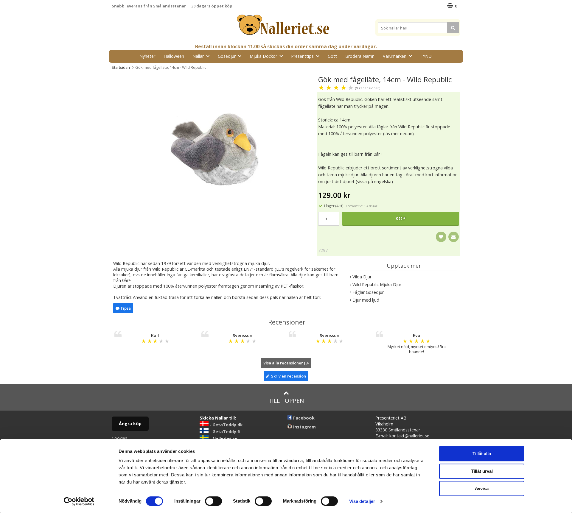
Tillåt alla (481, 453)
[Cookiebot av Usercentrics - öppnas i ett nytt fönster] (79, 501)
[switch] (213, 501)
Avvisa (482, 488)
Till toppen (286, 401)
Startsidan (121, 67)
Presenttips (302, 56)
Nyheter (147, 56)
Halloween (174, 56)
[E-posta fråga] (453, 237)
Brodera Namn (359, 56)
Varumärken (394, 56)
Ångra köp (130, 423)
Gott (332, 56)
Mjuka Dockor (263, 56)
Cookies (119, 438)
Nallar (198, 56)
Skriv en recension (287, 376)
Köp (400, 218)
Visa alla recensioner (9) (286, 363)
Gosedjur (227, 56)
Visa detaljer (362, 501)
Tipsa (125, 308)
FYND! (426, 56)
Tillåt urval (482, 471)
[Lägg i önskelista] (441, 237)
